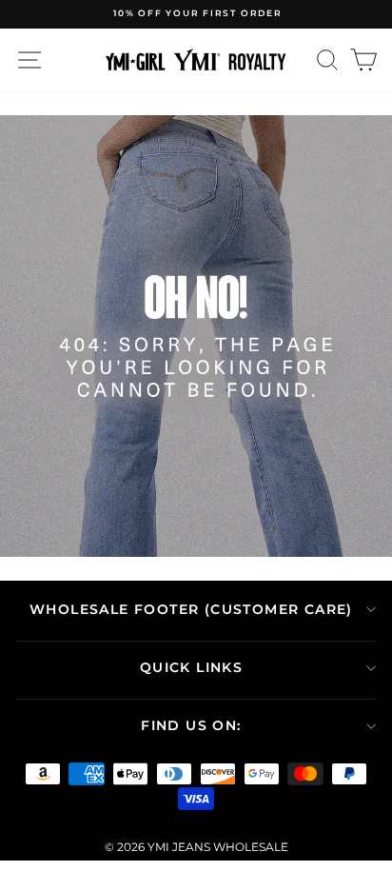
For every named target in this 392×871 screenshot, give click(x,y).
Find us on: (191, 725)
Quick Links (191, 667)
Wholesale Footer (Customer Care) (191, 609)
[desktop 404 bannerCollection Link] (196, 336)
